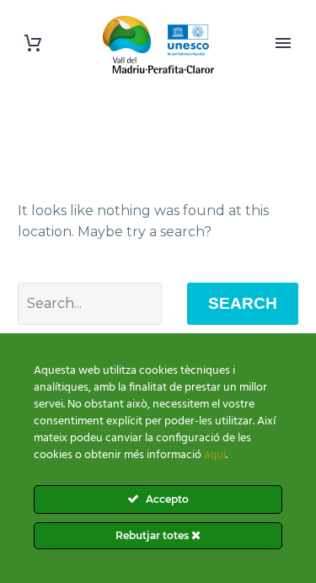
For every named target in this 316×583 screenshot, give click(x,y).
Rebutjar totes (153, 535)
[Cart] (33, 43)
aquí (215, 455)
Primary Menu (283, 43)
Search (242, 303)
